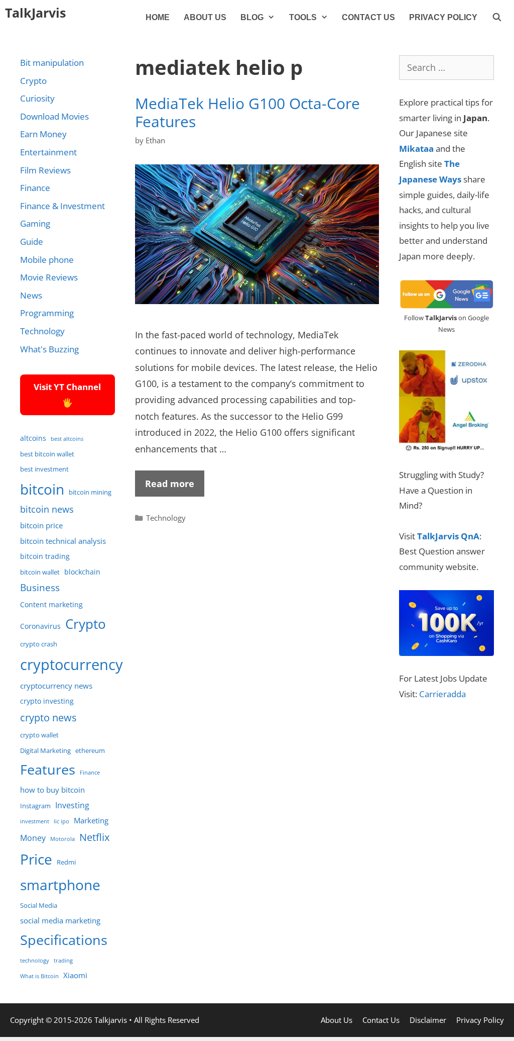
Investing (72, 805)
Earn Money (43, 134)
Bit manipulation (52, 62)
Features (47, 769)
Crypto (33, 80)
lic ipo (61, 821)
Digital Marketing (45, 750)
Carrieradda (442, 694)
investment (34, 821)
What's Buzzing (49, 349)
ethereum (90, 750)
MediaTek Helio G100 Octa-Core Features (247, 112)
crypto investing (47, 701)
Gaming (35, 223)
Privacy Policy (443, 17)
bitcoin (42, 489)
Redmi (66, 862)
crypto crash (38, 644)
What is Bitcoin (39, 976)
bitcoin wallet (40, 572)
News (31, 295)
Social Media (38, 905)
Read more (169, 484)
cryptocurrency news (56, 686)
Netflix (94, 837)
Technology (166, 518)
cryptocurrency (71, 664)
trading (63, 960)
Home (158, 17)
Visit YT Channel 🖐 (67, 394)
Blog (252, 17)
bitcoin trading (45, 556)
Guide (31, 241)
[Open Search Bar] (496, 17)
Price (36, 859)
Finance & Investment (62, 206)
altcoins (33, 438)
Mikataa (416, 148)
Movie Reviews (49, 277)
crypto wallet (39, 735)
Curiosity (37, 98)
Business (40, 587)
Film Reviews (45, 170)
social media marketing (60, 920)
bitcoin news (47, 509)
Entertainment (48, 152)
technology (34, 960)
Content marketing (51, 604)
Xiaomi (75, 975)
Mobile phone (47, 259)
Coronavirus (40, 626)
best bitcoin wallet (47, 454)
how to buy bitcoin (52, 790)
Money (33, 837)
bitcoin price (41, 525)
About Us (205, 17)
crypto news (48, 717)
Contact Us (368, 17)
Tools (303, 17)
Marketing (91, 820)
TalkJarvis (35, 12)
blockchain (82, 572)
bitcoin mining (90, 492)
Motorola (62, 838)
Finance (35, 188)
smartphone (60, 884)
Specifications (63, 939)
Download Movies (54, 116)
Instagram (35, 806)
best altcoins (67, 438)
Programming (47, 313)
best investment (44, 469)
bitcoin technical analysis (63, 541)
